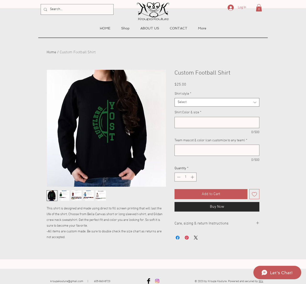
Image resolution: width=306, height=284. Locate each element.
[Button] (155, 10)
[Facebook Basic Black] (148, 281)
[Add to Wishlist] (254, 194)
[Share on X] (196, 237)
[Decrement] (178, 177)
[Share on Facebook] (177, 237)
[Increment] (193, 177)
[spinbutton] (185, 177)
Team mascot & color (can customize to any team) (211, 140)
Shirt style (183, 94)
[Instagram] (157, 281)
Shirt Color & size (188, 112)
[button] (259, 7)
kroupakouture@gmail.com (66, 281)
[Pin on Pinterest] (187, 237)
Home (51, 52)
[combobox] (217, 102)
